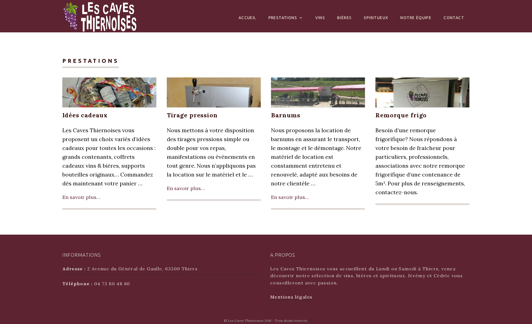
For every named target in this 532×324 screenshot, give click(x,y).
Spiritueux (376, 17)
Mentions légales (291, 297)
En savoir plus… (81, 197)
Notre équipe (415, 17)
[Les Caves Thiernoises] (99, 15)
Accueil (247, 17)
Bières (344, 17)
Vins (320, 17)
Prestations (282, 17)
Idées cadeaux (84, 115)
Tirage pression (192, 115)
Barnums (285, 115)
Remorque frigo (401, 115)
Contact (454, 17)
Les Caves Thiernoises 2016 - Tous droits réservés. (268, 320)
